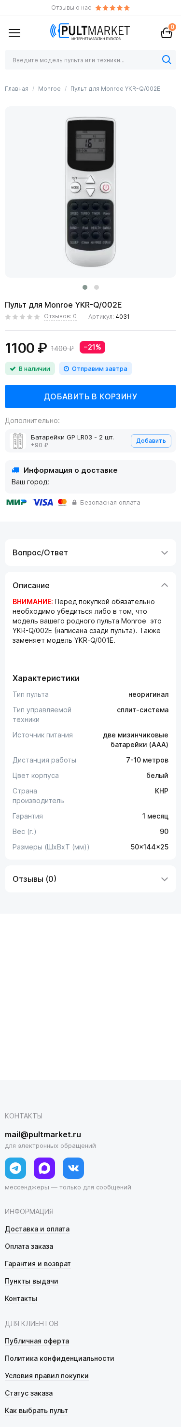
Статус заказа (29, 1393)
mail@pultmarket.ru (43, 1134)
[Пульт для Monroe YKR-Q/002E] (90, 192)
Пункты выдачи (31, 1281)
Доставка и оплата (37, 1229)
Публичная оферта (37, 1341)
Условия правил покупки (47, 1375)
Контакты (21, 1298)
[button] (85, 287)
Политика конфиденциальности (59, 1358)
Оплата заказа (29, 1246)
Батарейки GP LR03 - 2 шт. (72, 437)
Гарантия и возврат (38, 1263)
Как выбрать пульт (36, 1410)
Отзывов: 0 (60, 316)
